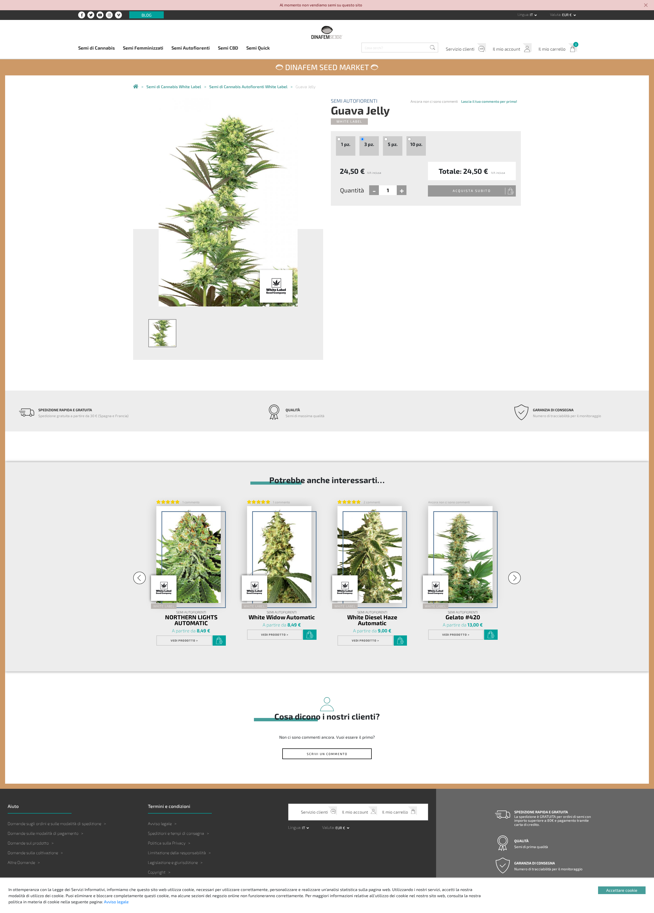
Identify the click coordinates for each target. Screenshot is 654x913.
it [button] (532, 15)
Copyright (157, 872)
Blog (146, 14)
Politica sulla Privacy (166, 842)
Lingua (523, 14)
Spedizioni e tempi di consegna (176, 833)
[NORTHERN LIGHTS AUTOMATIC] (188, 554)
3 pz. (369, 144)
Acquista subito (472, 191)
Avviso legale (160, 823)
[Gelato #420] (460, 554)
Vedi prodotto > (184, 640)
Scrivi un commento (327, 754)
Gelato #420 (463, 617)
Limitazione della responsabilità (177, 852)
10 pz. (416, 144)
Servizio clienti (460, 48)
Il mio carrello (552, 48)
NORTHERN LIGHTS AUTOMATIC (191, 620)
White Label (349, 121)
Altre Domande (21, 862)
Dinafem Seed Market (327, 67)
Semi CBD (228, 47)
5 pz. (393, 144)
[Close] (646, 5)
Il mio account (506, 48)
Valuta (555, 14)
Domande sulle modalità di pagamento (43, 833)
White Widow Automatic (282, 617)
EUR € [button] (567, 15)
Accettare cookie (621, 890)
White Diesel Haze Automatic (372, 620)
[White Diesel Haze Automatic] (369, 554)
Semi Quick (258, 47)
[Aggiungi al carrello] (219, 640)
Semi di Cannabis (96, 47)
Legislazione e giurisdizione (173, 862)
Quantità (352, 190)
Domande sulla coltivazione (33, 852)
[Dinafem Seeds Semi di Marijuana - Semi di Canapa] (135, 86)
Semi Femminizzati (143, 47)
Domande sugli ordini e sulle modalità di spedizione (54, 823)
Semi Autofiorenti (190, 47)
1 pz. (345, 144)
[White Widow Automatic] (279, 554)
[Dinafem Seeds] (327, 32)
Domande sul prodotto (28, 842)
